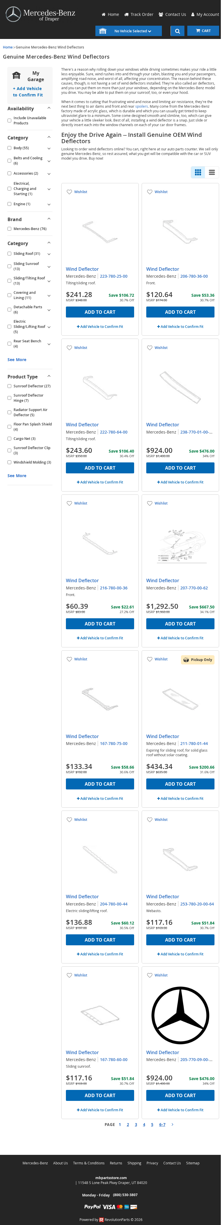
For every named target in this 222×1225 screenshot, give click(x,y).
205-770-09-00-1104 (199, 1059)
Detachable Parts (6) (28, 310)
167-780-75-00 (113, 743)
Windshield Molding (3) (32, 462)
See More (17, 359)
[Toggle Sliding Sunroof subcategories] (48, 266)
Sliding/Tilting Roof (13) (29, 281)
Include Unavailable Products (30, 120)
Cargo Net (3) (25, 438)
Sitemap (192, 1163)
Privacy (152, 1163)
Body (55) (21, 147)
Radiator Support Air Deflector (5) (30, 412)
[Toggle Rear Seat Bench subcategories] (48, 343)
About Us (60, 1163)
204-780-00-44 (113, 904)
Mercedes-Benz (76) (30, 228)
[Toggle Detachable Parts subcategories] (48, 309)
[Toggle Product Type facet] (48, 376)
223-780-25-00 (113, 276)
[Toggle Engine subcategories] (48, 204)
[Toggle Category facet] (48, 137)
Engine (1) (22, 203)
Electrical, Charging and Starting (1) (25, 188)
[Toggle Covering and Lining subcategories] (48, 295)
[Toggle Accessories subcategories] (48, 173)
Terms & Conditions (89, 1163)
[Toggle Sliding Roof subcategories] (48, 253)
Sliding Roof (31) (27, 253)
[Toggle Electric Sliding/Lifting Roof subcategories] (48, 326)
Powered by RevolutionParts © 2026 (111, 1219)
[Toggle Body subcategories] (48, 148)
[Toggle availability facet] (48, 108)
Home (8, 47)
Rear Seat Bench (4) (27, 344)
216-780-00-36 (113, 588)
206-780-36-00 (194, 276)
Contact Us (172, 1163)
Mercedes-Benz (35, 1163)
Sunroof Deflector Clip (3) (32, 450)
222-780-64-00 (113, 432)
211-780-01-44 (194, 743)
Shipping (134, 1163)
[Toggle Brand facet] (48, 219)
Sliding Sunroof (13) (26, 266)
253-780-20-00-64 (197, 904)
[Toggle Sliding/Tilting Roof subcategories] (48, 280)
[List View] (212, 172)
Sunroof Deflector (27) (32, 386)
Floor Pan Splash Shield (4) (33, 427)
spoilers (141, 106)
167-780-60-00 (113, 1059)
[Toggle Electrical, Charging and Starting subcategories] (48, 188)
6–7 (162, 1124)
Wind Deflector (82, 269)
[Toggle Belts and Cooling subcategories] (48, 160)
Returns (116, 1163)
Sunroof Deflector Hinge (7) (28, 398)
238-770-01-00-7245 (199, 432)
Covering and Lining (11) (25, 295)
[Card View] (198, 172)
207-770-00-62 (194, 588)
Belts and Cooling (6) (28, 161)
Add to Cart (100, 312)
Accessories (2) (26, 173)
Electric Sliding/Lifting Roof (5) (29, 326)
